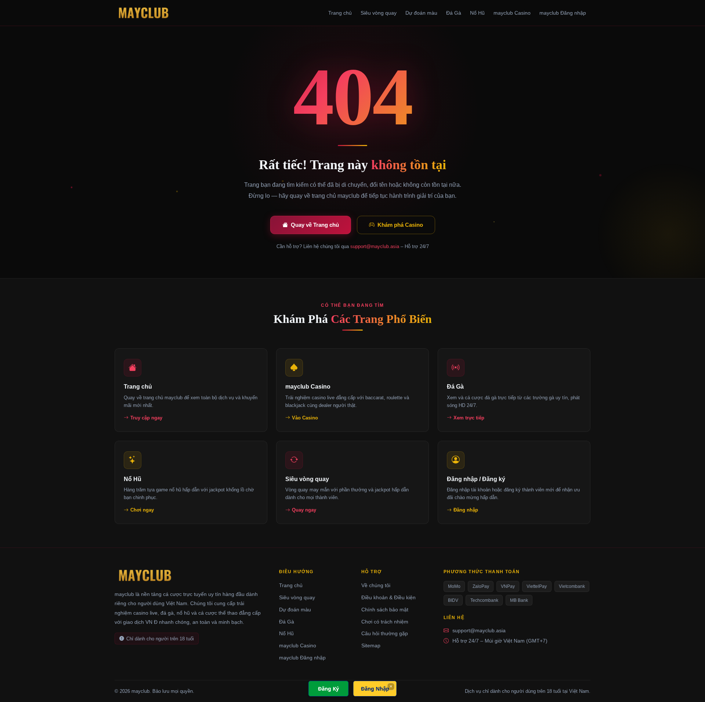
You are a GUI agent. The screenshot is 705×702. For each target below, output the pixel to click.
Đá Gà (453, 13)
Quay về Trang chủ (315, 225)
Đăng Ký (328, 688)
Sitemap (370, 645)
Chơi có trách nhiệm (384, 622)
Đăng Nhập (375, 688)
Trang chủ (340, 13)
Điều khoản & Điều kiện (388, 597)
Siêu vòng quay (379, 13)
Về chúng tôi (375, 585)
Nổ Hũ (477, 13)
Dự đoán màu (421, 13)
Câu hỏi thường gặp (384, 633)
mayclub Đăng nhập (562, 13)
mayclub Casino (512, 13)
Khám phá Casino (400, 225)
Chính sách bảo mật (384, 609)
